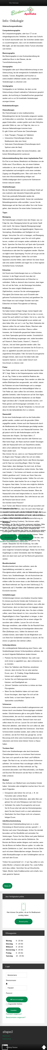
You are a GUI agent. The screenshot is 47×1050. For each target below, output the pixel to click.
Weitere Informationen (9, 542)
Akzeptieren (8, 537)
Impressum (23, 542)
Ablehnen (25, 537)
